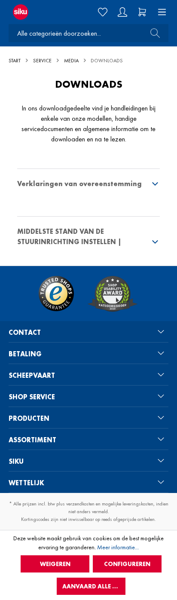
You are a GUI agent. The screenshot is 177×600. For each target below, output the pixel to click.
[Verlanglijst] (103, 12)
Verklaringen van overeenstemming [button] (79, 183)
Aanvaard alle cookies (93, 586)
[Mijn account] (122, 12)
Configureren (127, 564)
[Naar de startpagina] (29, 12)
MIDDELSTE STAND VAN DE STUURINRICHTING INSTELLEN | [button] (69, 236)
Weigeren (55, 564)
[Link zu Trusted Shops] (56, 293)
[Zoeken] (152, 33)
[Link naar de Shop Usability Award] (112, 293)
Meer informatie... (118, 547)
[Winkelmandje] (142, 12)
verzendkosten (80, 503)
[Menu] (159, 12)
